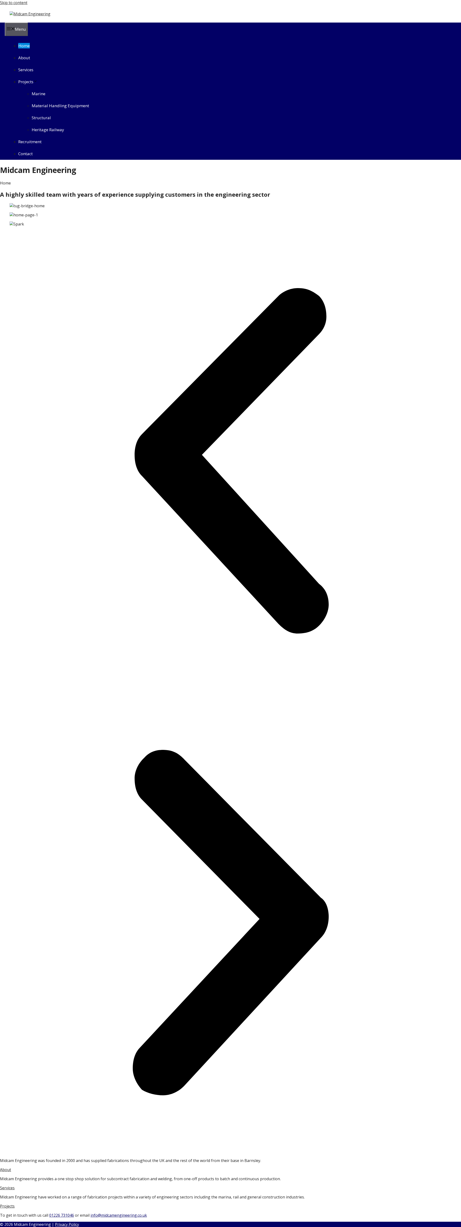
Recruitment (30, 141)
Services (25, 69)
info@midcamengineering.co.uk (119, 1215)
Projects (25, 81)
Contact (25, 153)
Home (24, 45)
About (24, 57)
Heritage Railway (48, 129)
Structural (41, 117)
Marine (38, 93)
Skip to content (13, 2)
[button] (230, 461)
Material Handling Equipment (60, 105)
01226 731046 (61, 1215)
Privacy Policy (67, 1224)
